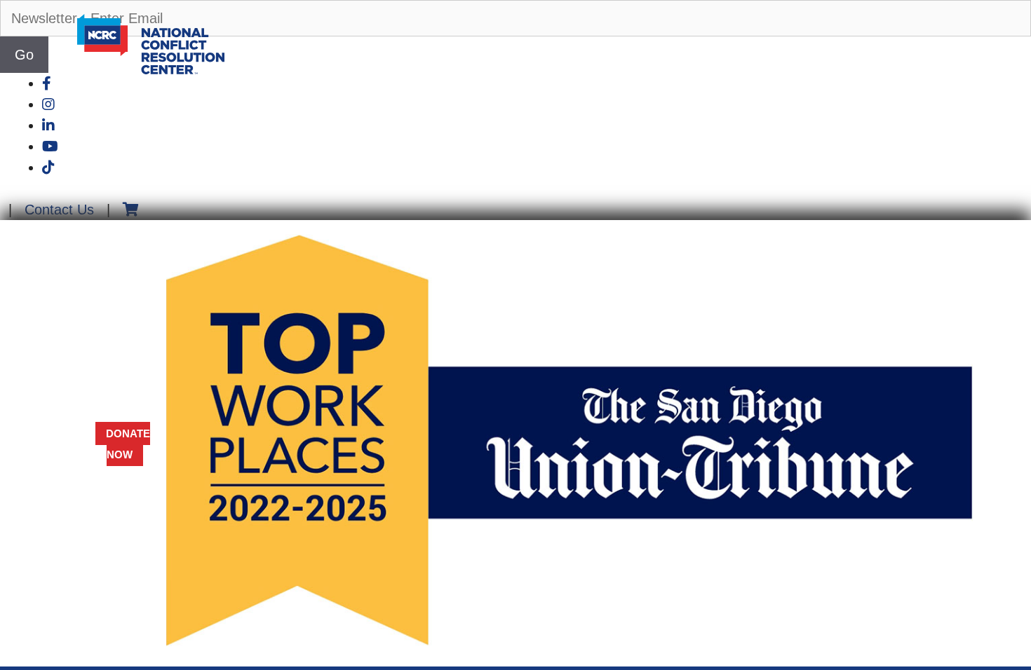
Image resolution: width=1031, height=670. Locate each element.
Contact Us (59, 209)
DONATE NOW (128, 444)
